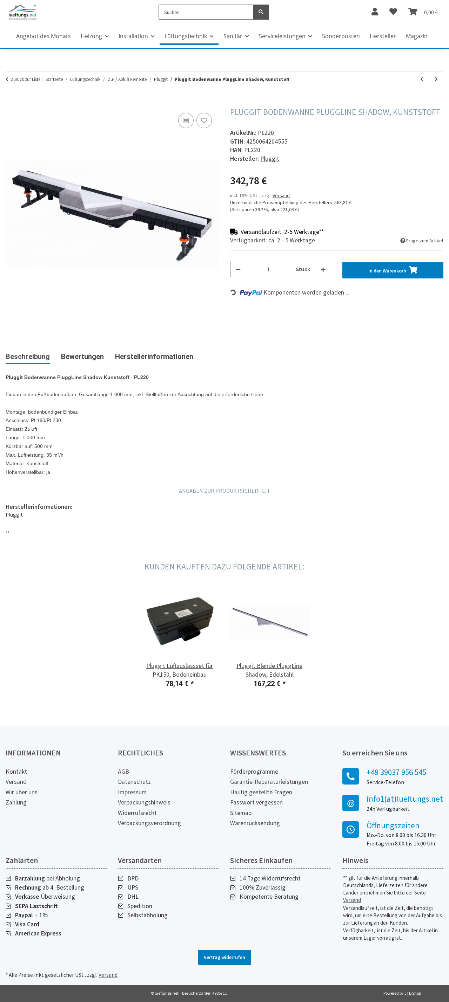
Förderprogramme (254, 771)
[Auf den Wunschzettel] (204, 120)
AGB (123, 771)
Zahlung (16, 802)
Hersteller (383, 36)
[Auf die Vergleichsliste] (186, 120)
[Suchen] (261, 12)
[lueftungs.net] (22, 12)
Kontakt (16, 771)
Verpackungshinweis (144, 802)
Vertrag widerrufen (224, 957)
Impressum (132, 792)
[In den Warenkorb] (11, 103)
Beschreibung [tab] (28, 356)
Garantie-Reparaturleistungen (269, 782)
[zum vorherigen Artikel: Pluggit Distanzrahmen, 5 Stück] (422, 79)
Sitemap (241, 813)
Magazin (417, 36)
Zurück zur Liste (25, 79)
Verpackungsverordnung (149, 823)
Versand (281, 195)
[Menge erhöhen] (323, 269)
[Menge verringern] (238, 269)
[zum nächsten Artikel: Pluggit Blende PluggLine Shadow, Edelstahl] (436, 79)
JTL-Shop (412, 993)
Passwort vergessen (256, 802)
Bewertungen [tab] (82, 356)
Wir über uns (22, 792)
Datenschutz (134, 782)
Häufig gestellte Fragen (261, 792)
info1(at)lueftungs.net (405, 799)
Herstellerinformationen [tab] (154, 356)
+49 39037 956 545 (396, 772)
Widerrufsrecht (137, 813)
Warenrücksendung (255, 823)
